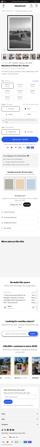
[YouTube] (13, 430)
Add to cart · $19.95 (20, 139)
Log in (4, 437)
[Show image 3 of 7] (18, 57)
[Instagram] (5, 430)
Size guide (36, 81)
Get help (27, 204)
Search (33, 334)
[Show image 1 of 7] (4, 57)
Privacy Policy (21, 433)
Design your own (15, 204)
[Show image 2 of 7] (11, 57)
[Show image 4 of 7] (25, 57)
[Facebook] (8, 430)
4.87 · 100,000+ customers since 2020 (16, 63)
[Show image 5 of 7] (32, 57)
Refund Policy (4, 433)
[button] (20, 33)
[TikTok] (2, 430)
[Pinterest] (10, 430)
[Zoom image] (4, 49)
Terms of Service (13, 433)
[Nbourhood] (20, 6)
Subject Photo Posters (7, 11)
